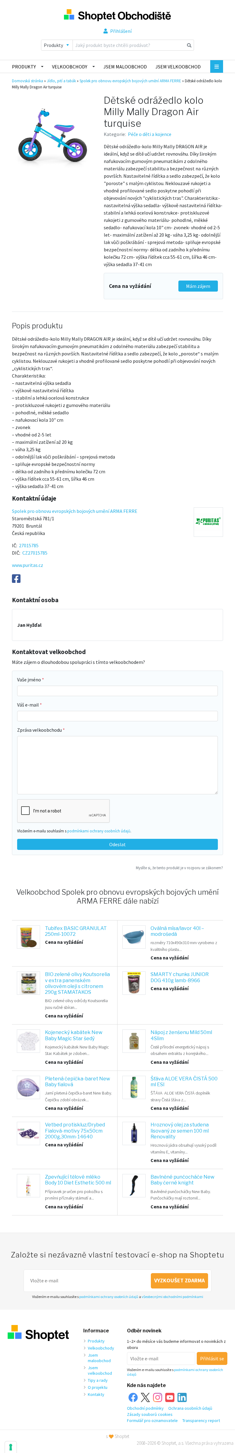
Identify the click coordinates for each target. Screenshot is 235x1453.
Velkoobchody (69, 67)
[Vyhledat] (189, 45)
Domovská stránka (27, 80)
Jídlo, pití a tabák (61, 80)
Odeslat (117, 844)
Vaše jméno (29, 679)
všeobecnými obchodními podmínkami (172, 1296)
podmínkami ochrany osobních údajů (98, 830)
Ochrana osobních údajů (190, 1408)
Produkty (24, 67)
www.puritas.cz (27, 565)
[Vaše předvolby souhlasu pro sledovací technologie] (11, 1447)
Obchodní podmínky (145, 1408)
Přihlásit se (212, 1358)
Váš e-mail (28, 705)
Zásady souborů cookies (150, 1414)
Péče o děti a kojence (149, 134)
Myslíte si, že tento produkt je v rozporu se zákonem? (179, 867)
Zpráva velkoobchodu (40, 730)
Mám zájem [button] (198, 286)
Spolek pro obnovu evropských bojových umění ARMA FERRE (130, 80)
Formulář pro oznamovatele (152, 1420)
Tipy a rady (98, 1380)
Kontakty (96, 1394)
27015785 (29, 545)
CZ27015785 (34, 553)
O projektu (97, 1387)
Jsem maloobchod (125, 67)
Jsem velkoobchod (178, 67)
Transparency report (201, 1420)
